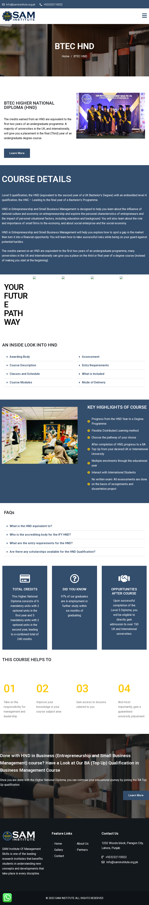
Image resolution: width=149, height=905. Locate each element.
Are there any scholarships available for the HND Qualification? (52, 551)
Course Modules (21, 382)
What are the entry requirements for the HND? (41, 543)
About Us (82, 843)
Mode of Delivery (93, 382)
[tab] (38, 357)
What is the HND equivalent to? (31, 526)
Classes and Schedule (25, 374)
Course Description (23, 365)
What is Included (93, 374)
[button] (17, 153)
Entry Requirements (95, 365)
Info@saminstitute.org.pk (20, 4)
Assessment (90, 356)
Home (58, 843)
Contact (59, 856)
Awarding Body (20, 356)
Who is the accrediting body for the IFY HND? (40, 534)
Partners (82, 850)
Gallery (58, 850)
